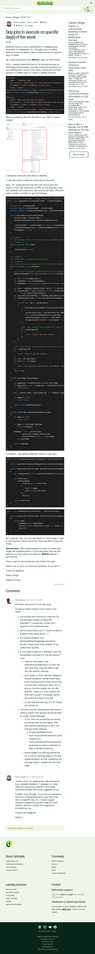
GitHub (8, 901)
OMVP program (58, 861)
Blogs (16, 17)
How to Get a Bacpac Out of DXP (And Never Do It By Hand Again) (78, 128)
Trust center (47, 944)
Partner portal (11, 889)
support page (66, 894)
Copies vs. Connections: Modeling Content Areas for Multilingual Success (77, 33)
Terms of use (47, 941)
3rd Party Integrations (47, 949)
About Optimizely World (47, 936)
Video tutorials (11, 898)
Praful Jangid (19, 22)
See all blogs (78, 154)
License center (11, 870)
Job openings (11, 867)
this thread (54, 60)
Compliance (47, 947)
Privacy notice (47, 939)
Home (9, 17)
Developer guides (12, 892)
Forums (54, 864)
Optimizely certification (15, 864)
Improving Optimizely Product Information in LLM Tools (78, 95)
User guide (10, 895)
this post (51, 561)
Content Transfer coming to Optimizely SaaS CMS (77, 66)
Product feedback (59, 873)
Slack (54, 870)
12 (28, 17)
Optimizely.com (12, 861)
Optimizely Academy (14, 904)
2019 (23, 17)
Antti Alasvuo (20, 600)
